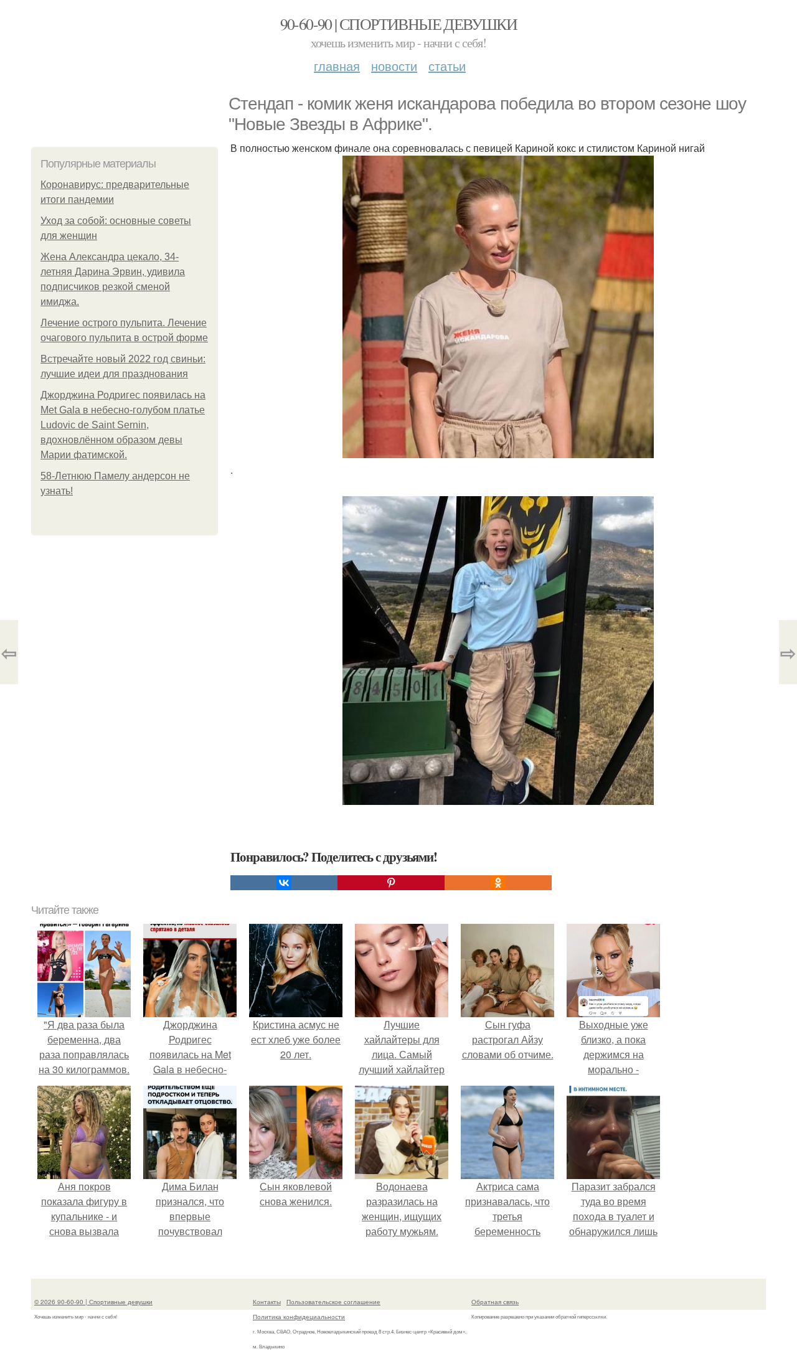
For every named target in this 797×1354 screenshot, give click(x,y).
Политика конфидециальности (299, 1316)
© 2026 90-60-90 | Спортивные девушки (93, 1301)
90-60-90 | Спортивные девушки (398, 23)
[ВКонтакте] (283, 882)
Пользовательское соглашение (333, 1301)
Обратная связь (495, 1301)
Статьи (447, 66)
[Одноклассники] (498, 882)
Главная (337, 66)
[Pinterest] (391, 882)
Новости (394, 66)
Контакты (267, 1301)
